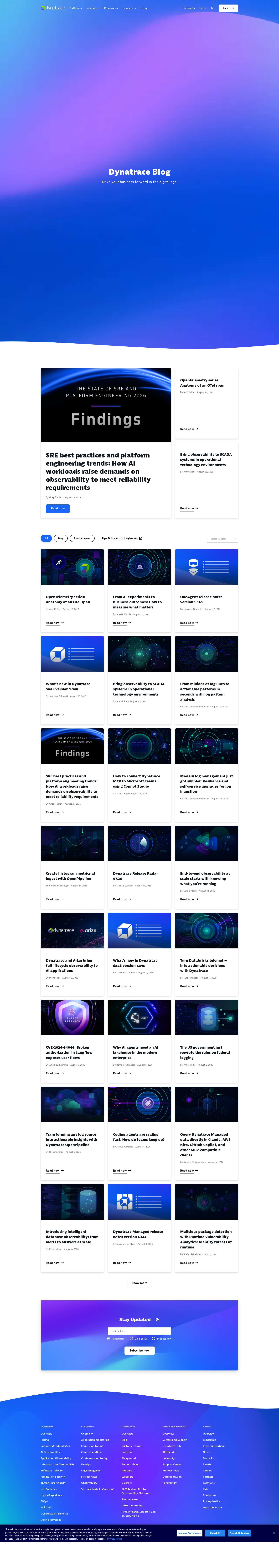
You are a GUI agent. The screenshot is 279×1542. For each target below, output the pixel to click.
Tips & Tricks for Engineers (120, 538)
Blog (60, 538)
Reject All (215, 1533)
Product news (82, 538)
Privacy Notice (114, 1538)
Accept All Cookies (239, 1533)
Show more (139, 1283)
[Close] (273, 1532)
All (46, 538)
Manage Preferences (189, 1533)
